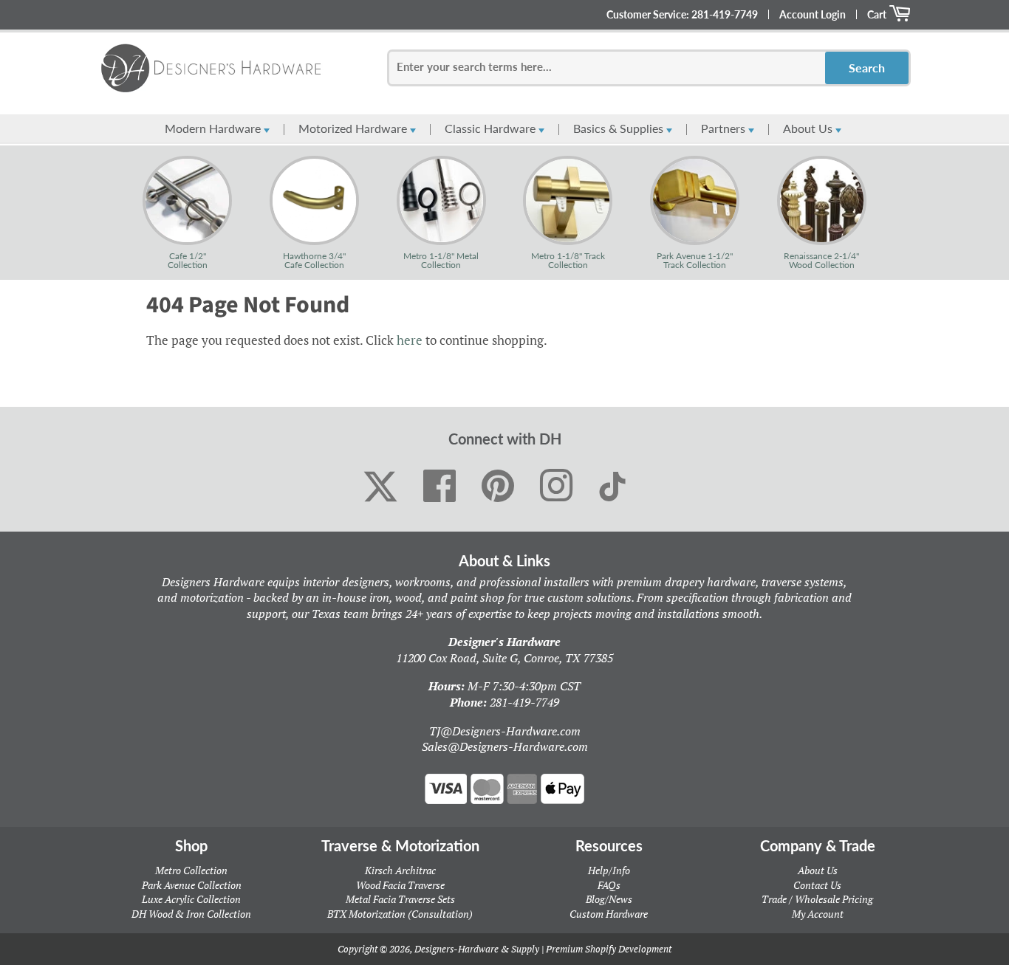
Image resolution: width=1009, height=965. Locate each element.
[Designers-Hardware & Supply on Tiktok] (612, 486)
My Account (818, 914)
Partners (724, 128)
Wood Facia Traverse (400, 885)
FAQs (609, 885)
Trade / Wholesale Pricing (817, 899)
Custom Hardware (609, 914)
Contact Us (817, 885)
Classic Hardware (491, 128)
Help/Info (609, 870)
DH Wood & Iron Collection (191, 914)
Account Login (812, 14)
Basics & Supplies (619, 128)
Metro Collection (191, 870)
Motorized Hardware (354, 128)
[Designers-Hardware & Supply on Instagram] (556, 486)
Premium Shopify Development (608, 948)
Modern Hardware (214, 128)
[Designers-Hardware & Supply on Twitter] (380, 486)
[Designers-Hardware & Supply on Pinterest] (498, 486)
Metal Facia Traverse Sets (400, 899)
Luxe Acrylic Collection (191, 899)
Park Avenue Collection (192, 885)
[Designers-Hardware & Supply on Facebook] (440, 486)
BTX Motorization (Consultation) (400, 914)
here (410, 340)
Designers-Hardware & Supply (476, 948)
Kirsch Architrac (400, 870)
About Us (809, 128)
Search (867, 68)
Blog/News (609, 899)
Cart (878, 14)
